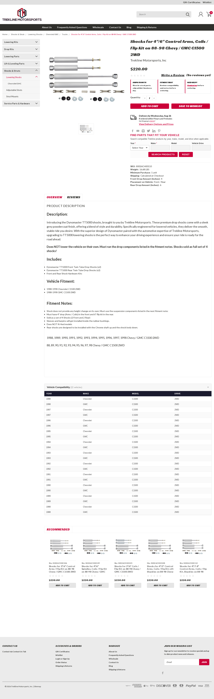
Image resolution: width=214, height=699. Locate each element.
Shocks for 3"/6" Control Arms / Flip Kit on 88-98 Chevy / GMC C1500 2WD (62, 569)
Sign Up (66, 659)
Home (5, 34)
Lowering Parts (11, 56)
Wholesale (98, 27)
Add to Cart (62, 585)
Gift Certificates (191, 2)
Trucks (65, 34)
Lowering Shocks (35, 34)
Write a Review (173, 75)
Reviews (73, 197)
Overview (54, 197)
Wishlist (207, 2)
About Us (47, 27)
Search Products (163, 154)
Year (133, 143)
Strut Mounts (12, 96)
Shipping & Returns (147, 27)
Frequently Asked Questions (72, 27)
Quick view (62, 547)
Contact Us (115, 27)
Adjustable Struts (14, 90)
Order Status (61, 662)
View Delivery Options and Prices (156, 124)
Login (57, 659)
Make (154, 143)
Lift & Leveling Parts (14, 63)
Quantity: (135, 97)
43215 (152, 121)
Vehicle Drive (198, 143)
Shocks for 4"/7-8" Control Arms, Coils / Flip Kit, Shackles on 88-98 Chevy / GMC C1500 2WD (193, 570)
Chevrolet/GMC (52, 34)
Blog (129, 27)
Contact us (192, 85)
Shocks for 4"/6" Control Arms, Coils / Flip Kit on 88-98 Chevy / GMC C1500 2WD (103, 34)
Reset (186, 154)
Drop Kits (9, 49)
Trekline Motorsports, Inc (148, 60)
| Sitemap (37, 686)
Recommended (58, 529)
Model (174, 143)
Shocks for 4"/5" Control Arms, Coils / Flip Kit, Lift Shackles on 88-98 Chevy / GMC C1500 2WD (160, 570)
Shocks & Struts (17, 34)
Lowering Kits (11, 42)
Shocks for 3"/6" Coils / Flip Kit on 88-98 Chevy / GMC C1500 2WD (127, 569)
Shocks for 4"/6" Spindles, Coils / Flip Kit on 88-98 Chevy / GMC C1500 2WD (94, 570)
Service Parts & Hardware (17, 103)
